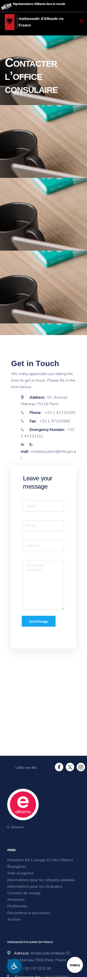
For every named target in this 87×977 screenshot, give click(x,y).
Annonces (16, 899)
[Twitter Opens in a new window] (69, 767)
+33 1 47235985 (54, 421)
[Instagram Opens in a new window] (80, 767)
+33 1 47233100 (59, 412)
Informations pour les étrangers (34, 886)
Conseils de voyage (24, 893)
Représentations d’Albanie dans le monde (39, 4)
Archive (14, 919)
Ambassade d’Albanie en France (41, 21)
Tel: (33, 968)
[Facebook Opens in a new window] (59, 767)
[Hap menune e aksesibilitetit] (14, 966)
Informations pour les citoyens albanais (41, 880)
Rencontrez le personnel (28, 913)
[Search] (82, 21)
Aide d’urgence (20, 873)
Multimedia (17, 906)
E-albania (15, 827)
